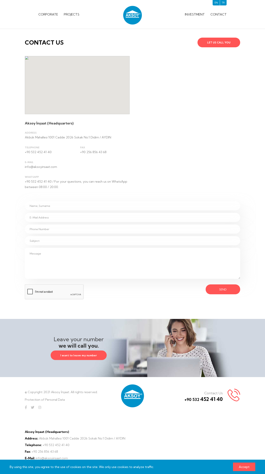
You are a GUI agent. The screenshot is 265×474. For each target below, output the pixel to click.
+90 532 (203, 399)
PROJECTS (71, 14)
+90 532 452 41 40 (38, 152)
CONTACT (218, 14)
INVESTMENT (195, 14)
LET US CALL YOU (218, 42)
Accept (244, 467)
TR (223, 2)
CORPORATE (48, 14)
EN (216, 2)
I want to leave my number (78, 355)
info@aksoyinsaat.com (41, 167)
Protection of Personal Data (45, 399)
